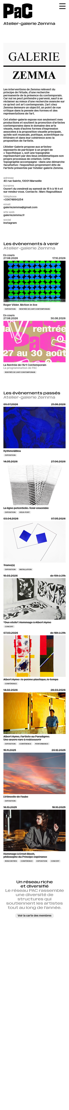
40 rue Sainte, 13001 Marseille (22, 180)
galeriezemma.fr (14, 215)
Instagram (10, 222)
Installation (25, 569)
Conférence (11, 684)
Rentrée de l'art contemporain (34, 309)
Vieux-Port (24, 512)
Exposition (10, 309)
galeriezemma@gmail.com (20, 207)
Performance (41, 744)
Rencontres (11, 861)
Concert (9, 627)
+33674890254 (13, 199)
